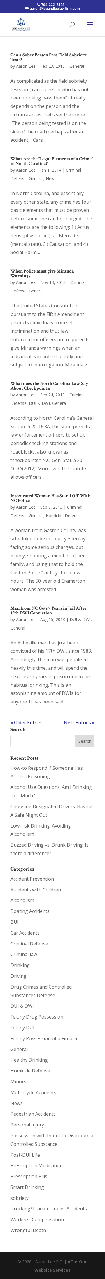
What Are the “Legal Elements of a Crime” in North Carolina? (51, 161)
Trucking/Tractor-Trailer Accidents (48, 1208)
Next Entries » (79, 722)
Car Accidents (25, 933)
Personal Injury (27, 1124)
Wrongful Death (28, 1230)
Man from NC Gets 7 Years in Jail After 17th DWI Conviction (48, 610)
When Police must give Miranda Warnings (42, 273)
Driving (18, 976)
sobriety (19, 1198)
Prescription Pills (28, 1176)
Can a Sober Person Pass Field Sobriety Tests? (48, 57)
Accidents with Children (35, 889)
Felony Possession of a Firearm (44, 1038)
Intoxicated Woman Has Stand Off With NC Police (50, 498)
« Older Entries (26, 722)
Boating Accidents (30, 911)
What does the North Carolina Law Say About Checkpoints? (49, 385)
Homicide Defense (63, 515)
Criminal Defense (29, 943)
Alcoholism (22, 900)
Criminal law (23, 954)
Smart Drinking (27, 1187)
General (76, 66)
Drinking (20, 965)
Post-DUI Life (25, 1155)
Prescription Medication (36, 1165)
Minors (18, 1081)
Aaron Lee (26, 66)
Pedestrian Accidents (33, 1114)
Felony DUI (22, 1027)
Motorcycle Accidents (33, 1092)
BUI (14, 922)
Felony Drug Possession (36, 1017)
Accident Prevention (32, 879)
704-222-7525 (52, 4)
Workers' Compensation (37, 1219)
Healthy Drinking (29, 1060)
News (51, 178)
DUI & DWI (39, 403)
